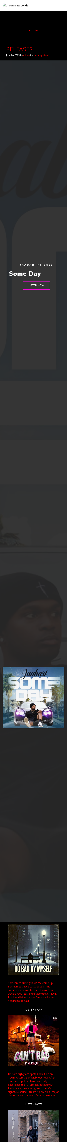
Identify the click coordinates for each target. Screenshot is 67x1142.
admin (26, 55)
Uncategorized (41, 55)
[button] (36, 285)
